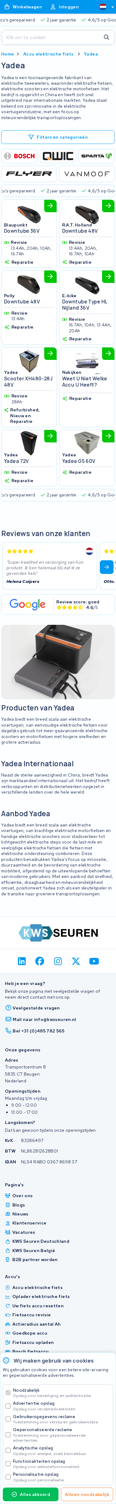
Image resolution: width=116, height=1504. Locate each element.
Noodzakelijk (52, 1392)
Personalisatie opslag (39, 1476)
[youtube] (94, 961)
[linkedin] (22, 961)
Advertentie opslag (44, 1405)
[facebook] (40, 961)
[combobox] (104, 7)
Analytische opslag (50, 1450)
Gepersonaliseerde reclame (49, 1435)
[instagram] (58, 961)
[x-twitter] (76, 961)
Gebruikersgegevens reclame (56, 1419)
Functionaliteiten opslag (46, 1463)
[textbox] (103, 7)
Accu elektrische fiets (48, 54)
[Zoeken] (107, 37)
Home (7, 54)
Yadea (91, 54)
